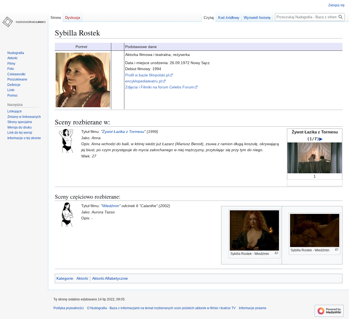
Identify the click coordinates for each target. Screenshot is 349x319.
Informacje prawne (252, 308)
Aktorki (82, 278)
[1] (314, 157)
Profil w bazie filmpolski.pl (147, 75)
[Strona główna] (24, 22)
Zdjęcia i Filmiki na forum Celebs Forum (159, 87)
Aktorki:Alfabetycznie (110, 278)
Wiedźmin (110, 206)
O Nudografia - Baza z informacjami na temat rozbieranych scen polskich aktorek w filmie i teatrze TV (161, 308)
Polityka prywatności (68, 308)
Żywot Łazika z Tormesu (123, 131)
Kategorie (64, 278)
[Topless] (67, 140)
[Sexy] (67, 214)
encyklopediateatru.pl (143, 81)
